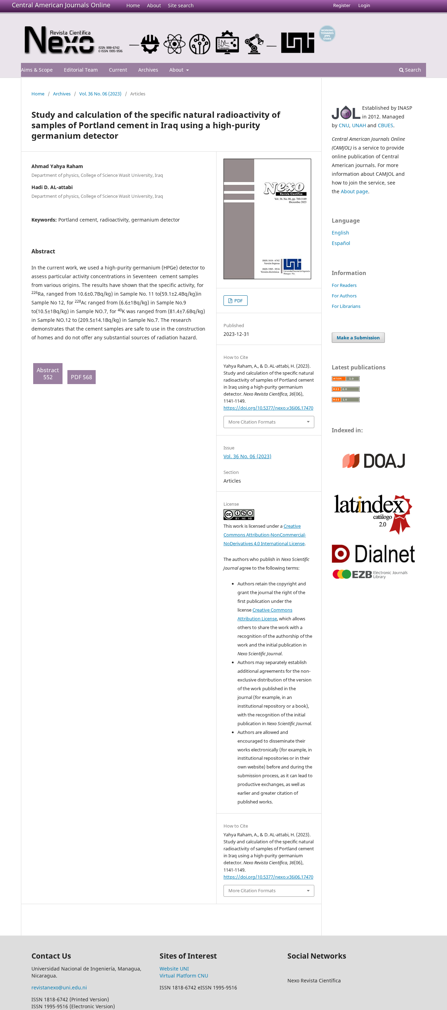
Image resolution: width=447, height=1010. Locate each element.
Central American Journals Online (61, 5)
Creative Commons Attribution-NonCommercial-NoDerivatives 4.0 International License (265, 535)
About (154, 5)
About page (354, 191)
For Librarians (346, 306)
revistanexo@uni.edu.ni (59, 987)
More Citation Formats (252, 422)
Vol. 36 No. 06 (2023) (100, 94)
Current (118, 69)
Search (412, 69)
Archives (148, 69)
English (340, 232)
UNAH (359, 125)
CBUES (385, 125)
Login (364, 5)
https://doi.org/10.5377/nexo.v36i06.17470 (268, 408)
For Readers (344, 285)
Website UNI (174, 968)
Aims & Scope (37, 69)
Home (133, 5)
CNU (344, 125)
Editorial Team (81, 69)
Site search (181, 5)
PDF (238, 300)
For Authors (344, 296)
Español (341, 243)
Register (341, 5)
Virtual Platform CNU (184, 975)
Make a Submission (358, 337)
